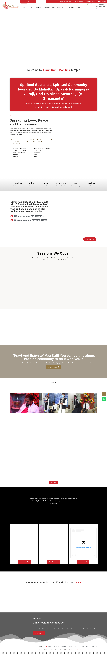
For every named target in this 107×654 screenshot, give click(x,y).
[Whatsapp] (32, 1)
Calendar (47, 7)
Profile (30, 7)
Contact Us (79, 7)
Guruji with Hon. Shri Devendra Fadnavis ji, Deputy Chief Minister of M (30, 473)
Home (24, 7)
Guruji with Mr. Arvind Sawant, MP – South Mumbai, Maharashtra (29, 460)
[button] (12, 403)
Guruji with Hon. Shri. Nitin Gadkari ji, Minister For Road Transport (66, 446)
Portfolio (60, 7)
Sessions (38, 7)
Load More (53, 482)
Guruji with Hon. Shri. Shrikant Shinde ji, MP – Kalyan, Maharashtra (29, 446)
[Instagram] (29, 1)
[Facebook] (25, 1)
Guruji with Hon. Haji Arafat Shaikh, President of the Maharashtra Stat (69, 473)
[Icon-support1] (104, 394)
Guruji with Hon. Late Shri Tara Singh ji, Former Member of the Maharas (66, 460)
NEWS (53, 7)
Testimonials (70, 7)
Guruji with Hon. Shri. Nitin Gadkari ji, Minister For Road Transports (67, 433)
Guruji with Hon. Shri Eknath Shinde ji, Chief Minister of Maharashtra (30, 433)
